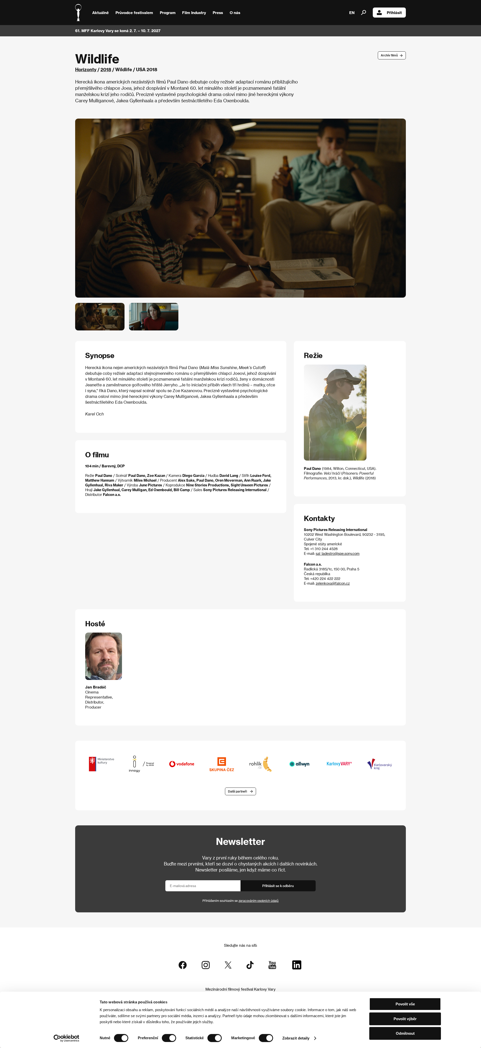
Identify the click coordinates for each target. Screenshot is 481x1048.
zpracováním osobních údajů (258, 900)
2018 (105, 69)
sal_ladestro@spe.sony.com (337, 553)
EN (351, 12)
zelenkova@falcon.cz (333, 583)
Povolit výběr (405, 1019)
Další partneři (237, 791)
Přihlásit (394, 12)
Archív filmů (389, 55)
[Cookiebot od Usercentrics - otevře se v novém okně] (66, 1038)
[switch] (169, 1038)
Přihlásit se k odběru (278, 886)
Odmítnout (405, 1033)
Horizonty (85, 69)
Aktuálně (100, 12)
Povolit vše (405, 1004)
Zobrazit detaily (295, 1038)
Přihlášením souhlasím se (240, 900)
